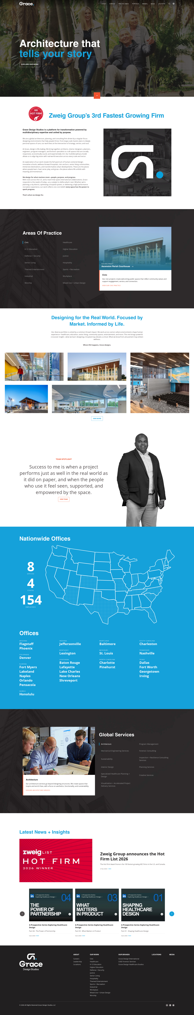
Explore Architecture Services (38, 790)
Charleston (148, 644)
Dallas (144, 662)
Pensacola (27, 685)
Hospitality (94, 978)
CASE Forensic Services (127, 961)
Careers (76, 959)
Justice (92, 973)
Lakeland (26, 671)
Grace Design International (128, 959)
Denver (25, 657)
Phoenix (26, 648)
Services (112, 4)
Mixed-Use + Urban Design (100, 993)
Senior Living (95, 976)
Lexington (67, 653)
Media (153, 4)
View (109, 869)
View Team (64, 499)
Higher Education (96, 967)
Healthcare (94, 961)
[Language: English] (174, 4)
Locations (161, 4)
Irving (144, 676)
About (104, 4)
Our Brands (124, 954)
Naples (25, 676)
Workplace (94, 990)
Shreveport (68, 680)
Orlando (26, 680)
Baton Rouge (69, 662)
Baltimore (107, 644)
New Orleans (69, 676)
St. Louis (106, 653)
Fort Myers (28, 667)
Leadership (77, 961)
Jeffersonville (70, 644)
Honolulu (26, 694)
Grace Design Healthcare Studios (131, 964)
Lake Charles (69, 671)
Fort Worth (148, 667)
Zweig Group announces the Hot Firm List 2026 (132, 856)
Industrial (93, 987)
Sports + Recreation (97, 984)
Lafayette (67, 667)
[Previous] (22, 913)
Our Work (94, 954)
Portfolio (135, 4)
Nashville (146, 653)
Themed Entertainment (99, 981)
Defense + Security (97, 970)
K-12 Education (95, 964)
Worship (93, 995)
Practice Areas (123, 4)
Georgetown (149, 671)
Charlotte (107, 662)
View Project (34, 370)
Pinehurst (107, 667)
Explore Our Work (29, 64)
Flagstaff (26, 644)
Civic (91, 959)
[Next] (171, 913)
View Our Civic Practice (111, 285)
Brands (145, 4)
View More (97, 418)
